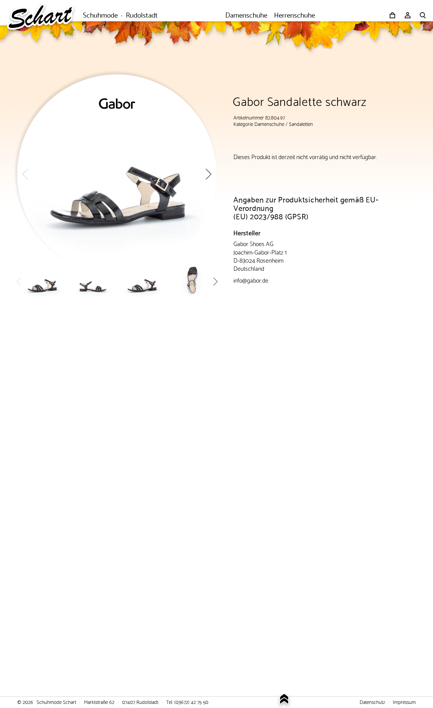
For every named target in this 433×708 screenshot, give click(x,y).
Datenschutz (372, 701)
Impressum (404, 701)
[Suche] (422, 15)
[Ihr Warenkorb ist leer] (392, 15)
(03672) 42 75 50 (191, 701)
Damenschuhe (269, 123)
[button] (208, 174)
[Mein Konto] (407, 15)
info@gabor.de (250, 279)
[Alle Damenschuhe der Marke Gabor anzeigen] (117, 103)
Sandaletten (301, 123)
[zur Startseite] (44, 15)
